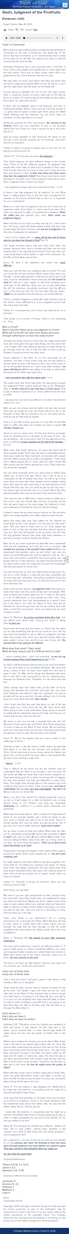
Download (19, 44)
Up (35, 29)
